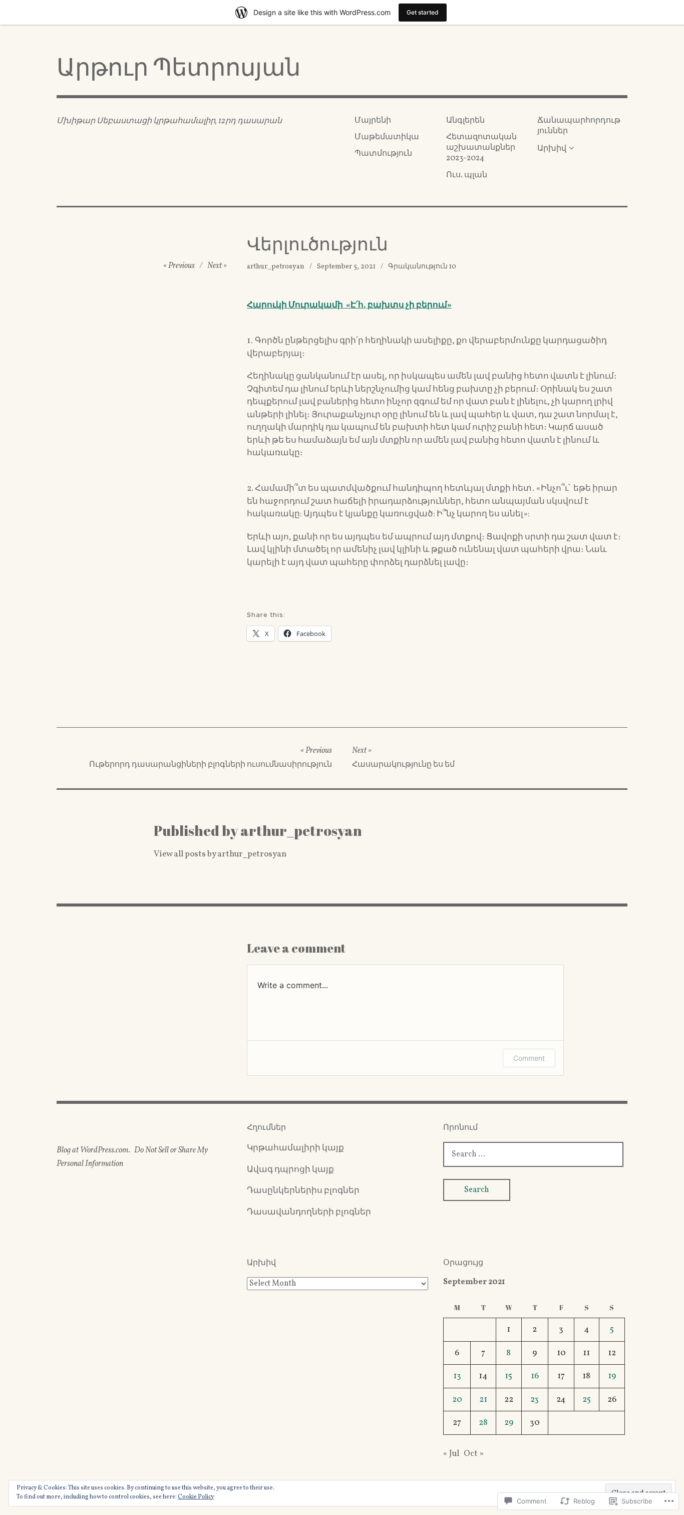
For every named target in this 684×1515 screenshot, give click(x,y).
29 (508, 1422)
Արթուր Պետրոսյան (178, 66)
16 (535, 1376)
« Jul (451, 1453)
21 (483, 1399)
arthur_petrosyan (275, 266)
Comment (529, 1058)
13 (457, 1376)
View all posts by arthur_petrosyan (220, 854)
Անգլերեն (465, 120)
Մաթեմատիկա (387, 137)
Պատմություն (383, 153)
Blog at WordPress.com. (93, 1150)
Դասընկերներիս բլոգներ (303, 1190)
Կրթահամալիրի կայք (295, 1148)
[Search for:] (533, 1154)
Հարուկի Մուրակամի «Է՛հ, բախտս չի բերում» (349, 305)
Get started (423, 12)
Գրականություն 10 (422, 266)
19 (612, 1376)
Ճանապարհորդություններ (578, 126)
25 (586, 1399)
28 (483, 1422)
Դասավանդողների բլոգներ (309, 1212)
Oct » (474, 1453)
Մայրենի (373, 120)
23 (534, 1399)
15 (508, 1376)
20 (457, 1399)
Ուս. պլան (466, 175)
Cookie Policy (196, 1497)
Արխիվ (551, 148)
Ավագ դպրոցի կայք (290, 1169)
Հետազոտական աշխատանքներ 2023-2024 (481, 148)
